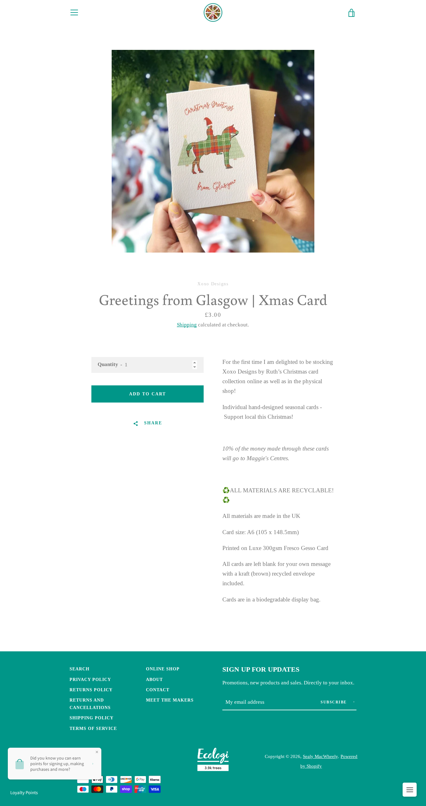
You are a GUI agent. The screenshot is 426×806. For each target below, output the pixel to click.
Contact (157, 689)
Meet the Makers (170, 699)
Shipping (187, 325)
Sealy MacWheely (320, 756)
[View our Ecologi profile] (213, 761)
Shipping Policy (92, 717)
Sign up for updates (260, 669)
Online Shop (163, 668)
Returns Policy (91, 689)
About (154, 679)
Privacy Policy (90, 679)
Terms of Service (93, 728)
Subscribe (334, 702)
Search (80, 668)
